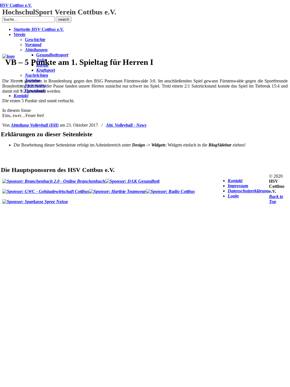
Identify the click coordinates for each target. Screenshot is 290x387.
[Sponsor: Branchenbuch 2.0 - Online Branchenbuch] (53, 179)
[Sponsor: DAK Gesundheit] (132, 179)
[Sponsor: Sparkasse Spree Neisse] (35, 199)
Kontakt (235, 180)
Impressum (238, 185)
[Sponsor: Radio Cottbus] (170, 189)
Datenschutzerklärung (248, 190)
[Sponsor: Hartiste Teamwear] (117, 189)
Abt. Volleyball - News (126, 125)
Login (233, 196)
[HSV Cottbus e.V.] (8, 56)
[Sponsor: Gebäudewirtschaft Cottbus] (45, 189)
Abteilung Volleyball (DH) (35, 125)
